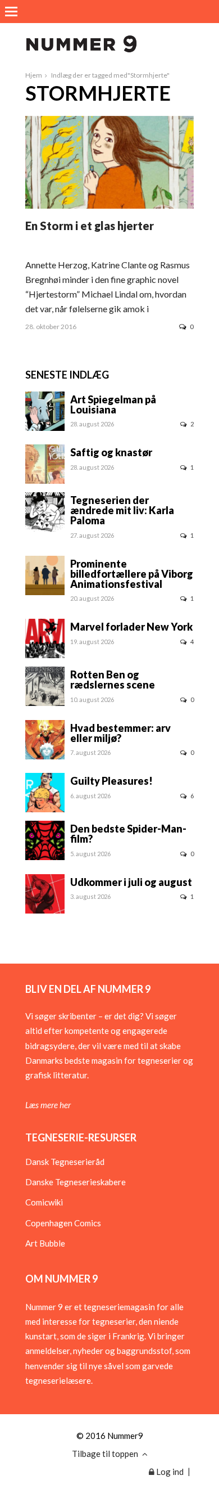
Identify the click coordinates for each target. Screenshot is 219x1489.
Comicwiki (44, 1202)
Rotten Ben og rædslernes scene (112, 679)
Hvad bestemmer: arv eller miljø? (120, 733)
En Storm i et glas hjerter (89, 225)
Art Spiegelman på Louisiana (113, 404)
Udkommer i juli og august (131, 882)
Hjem (33, 75)
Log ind (169, 1471)
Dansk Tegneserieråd (64, 1162)
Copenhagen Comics (63, 1223)
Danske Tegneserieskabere (75, 1182)
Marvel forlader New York (131, 627)
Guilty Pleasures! (111, 781)
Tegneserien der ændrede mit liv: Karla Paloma (122, 510)
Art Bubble (45, 1243)
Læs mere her (48, 1105)
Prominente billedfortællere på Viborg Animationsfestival (131, 574)
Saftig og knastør (111, 452)
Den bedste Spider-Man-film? (128, 834)
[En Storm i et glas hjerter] (109, 205)
